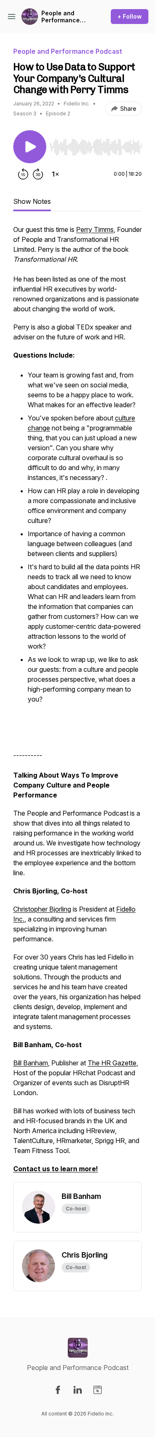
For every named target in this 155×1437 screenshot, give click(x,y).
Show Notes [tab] (32, 201)
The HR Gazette (112, 1063)
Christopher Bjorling (42, 909)
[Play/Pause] (29, 146)
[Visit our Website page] (97, 1390)
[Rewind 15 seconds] (23, 174)
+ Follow (129, 16)
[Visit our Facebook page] (58, 1390)
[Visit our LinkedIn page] (78, 1390)
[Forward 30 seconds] (38, 174)
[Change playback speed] (55, 174)
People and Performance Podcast (60, 17)
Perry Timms (95, 229)
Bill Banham (30, 1063)
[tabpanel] (77, 703)
